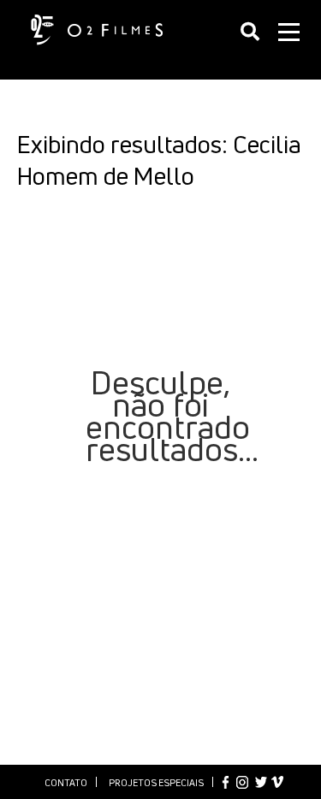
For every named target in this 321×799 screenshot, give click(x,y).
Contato (66, 782)
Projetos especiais (156, 782)
